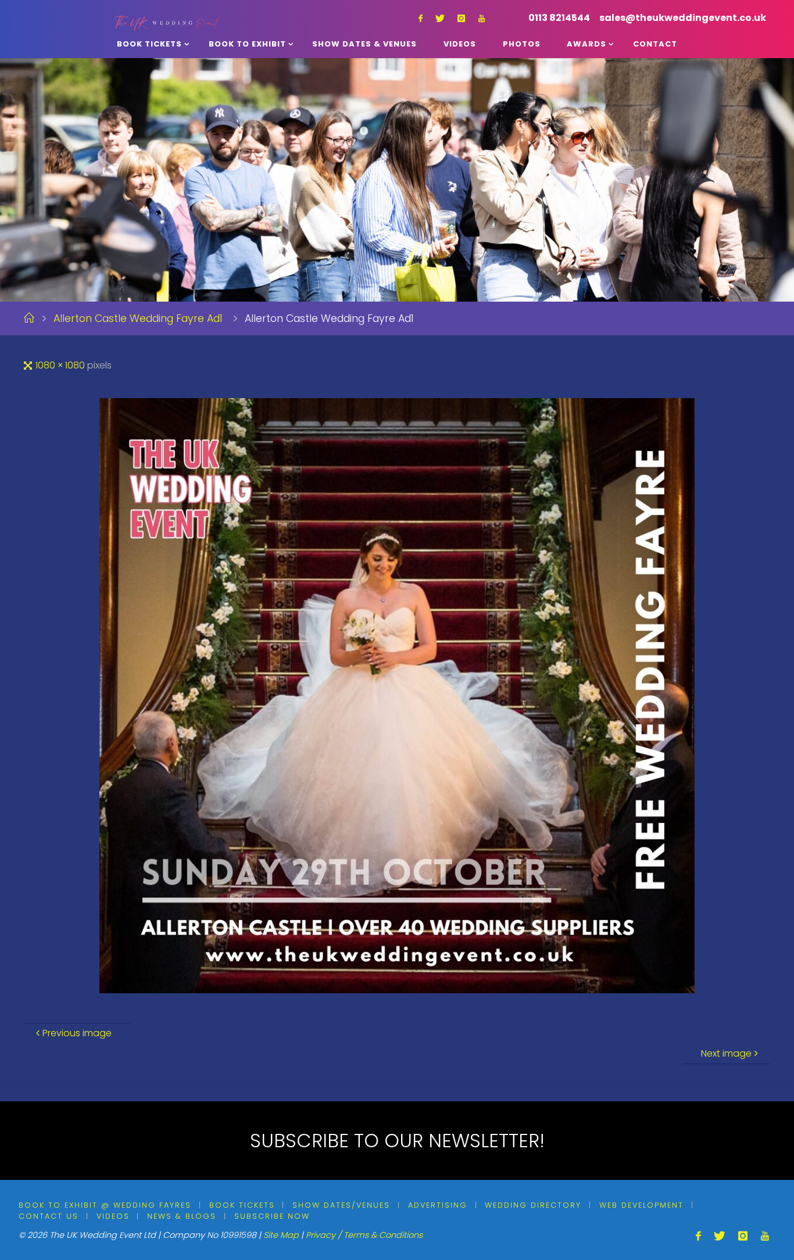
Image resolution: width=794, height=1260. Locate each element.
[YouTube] (481, 18)
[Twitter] (440, 18)
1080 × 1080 (61, 365)
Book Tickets (242, 1205)
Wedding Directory (533, 1205)
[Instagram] (461, 18)
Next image (726, 1053)
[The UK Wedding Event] (167, 14)
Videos (113, 1216)
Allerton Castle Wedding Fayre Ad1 (138, 318)
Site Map (281, 1235)
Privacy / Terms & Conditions (364, 1235)
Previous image (77, 1033)
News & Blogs (181, 1216)
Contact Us (48, 1216)
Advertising (437, 1205)
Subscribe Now (272, 1216)
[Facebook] (420, 18)
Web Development (641, 1205)
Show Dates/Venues (341, 1205)
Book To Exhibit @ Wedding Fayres (105, 1205)
